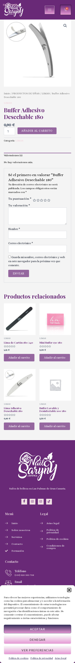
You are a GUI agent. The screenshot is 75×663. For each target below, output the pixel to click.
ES (16, 4)
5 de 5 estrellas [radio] (48, 200)
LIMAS (46, 93)
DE (12, 4)
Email (18, 582)
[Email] (8, 583)
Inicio (7, 93)
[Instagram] (32, 502)
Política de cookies (18, 658)
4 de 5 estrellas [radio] (45, 200)
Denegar (38, 639)
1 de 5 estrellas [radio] (34, 200)
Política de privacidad (41, 658)
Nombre (14, 229)
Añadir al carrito (37, 130)
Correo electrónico (20, 243)
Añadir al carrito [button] (19, 357)
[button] (69, 590)
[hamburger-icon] (49, 10)
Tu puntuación (19, 198)
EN (4, 4)
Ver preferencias (37, 650)
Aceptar (37, 629)
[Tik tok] (49, 502)
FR (8, 4)
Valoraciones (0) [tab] (13, 155)
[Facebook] (24, 502)
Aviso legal (60, 658)
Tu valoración (19, 205)
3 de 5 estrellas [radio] (41, 200)
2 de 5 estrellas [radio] (38, 200)
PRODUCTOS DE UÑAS (26, 93)
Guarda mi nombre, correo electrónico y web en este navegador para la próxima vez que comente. (36, 261)
